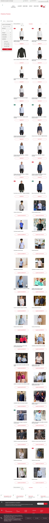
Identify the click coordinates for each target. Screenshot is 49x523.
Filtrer (7, 49)
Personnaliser (45, 518)
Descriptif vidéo (6, 46)
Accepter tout (29, 518)
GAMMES (4, 39)
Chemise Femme (10, 21)
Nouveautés (6, 41)
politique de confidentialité (8, 519)
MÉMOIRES (4, 34)
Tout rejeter (36, 518)
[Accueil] (1, 20)
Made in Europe (6, 43)
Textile (4, 21)
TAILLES (3, 32)
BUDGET (4, 28)
